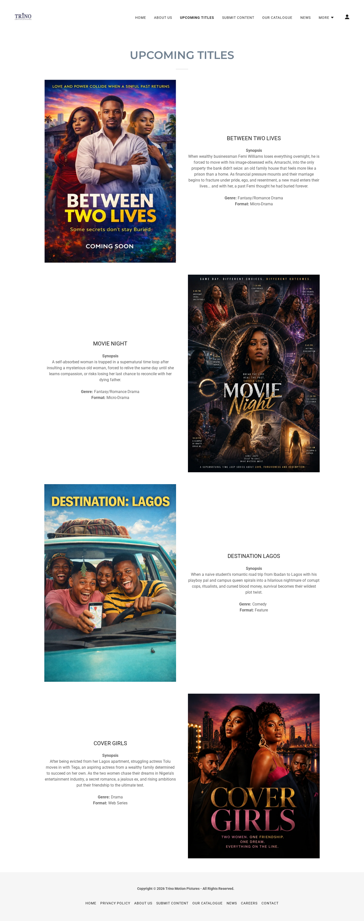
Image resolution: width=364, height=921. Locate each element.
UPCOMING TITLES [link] (197, 18)
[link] (23, 16)
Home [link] (140, 18)
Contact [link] (270, 903)
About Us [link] (163, 18)
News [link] (305, 18)
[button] (326, 18)
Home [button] (90, 903)
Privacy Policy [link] (115, 903)
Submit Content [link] (238, 18)
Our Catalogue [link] (277, 18)
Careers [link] (249, 903)
